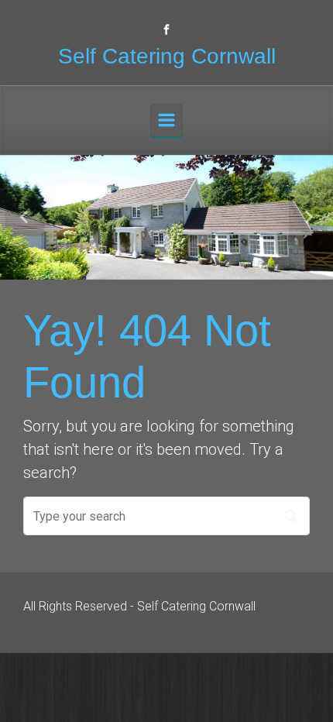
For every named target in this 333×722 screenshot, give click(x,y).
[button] (25, 217)
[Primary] (166, 120)
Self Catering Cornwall (167, 56)
